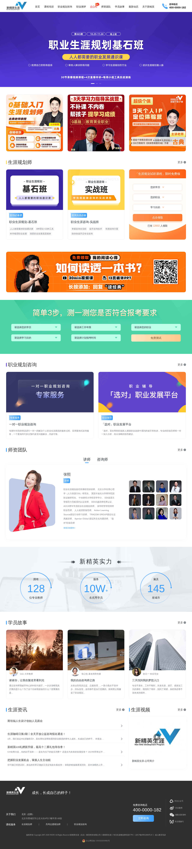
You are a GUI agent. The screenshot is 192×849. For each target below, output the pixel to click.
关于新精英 (148, 6)
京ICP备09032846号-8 (143, 835)
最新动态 (133, 6)
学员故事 (119, 6)
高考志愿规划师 (53, 824)
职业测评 (81, 6)
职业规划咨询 (65, 6)
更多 (180, 162)
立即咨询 (143, 818)
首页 (37, 6)
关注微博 (178, 808)
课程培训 (49, 6)
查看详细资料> (69, 526)
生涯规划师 (27, 824)
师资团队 (106, 6)
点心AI (93, 6)
